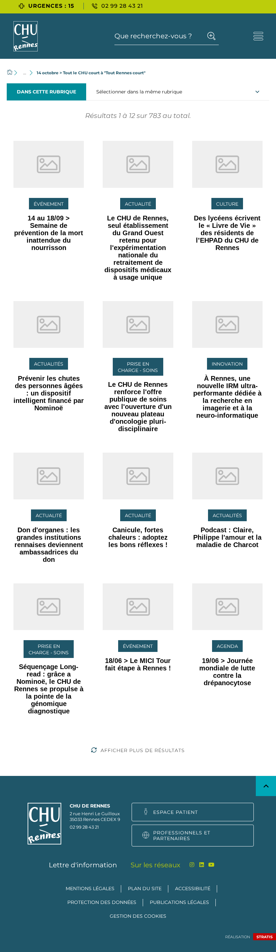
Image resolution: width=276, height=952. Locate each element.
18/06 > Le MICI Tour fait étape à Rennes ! (138, 664)
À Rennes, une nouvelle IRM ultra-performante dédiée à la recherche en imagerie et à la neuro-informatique (227, 397)
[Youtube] (211, 865)
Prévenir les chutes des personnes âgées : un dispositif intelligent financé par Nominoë (48, 393)
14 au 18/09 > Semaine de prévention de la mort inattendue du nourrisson (48, 232)
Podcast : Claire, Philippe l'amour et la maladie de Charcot (227, 537)
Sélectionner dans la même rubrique (139, 92)
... (24, 72)
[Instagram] (192, 865)
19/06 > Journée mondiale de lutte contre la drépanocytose (227, 672)
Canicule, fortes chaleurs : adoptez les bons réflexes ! (138, 537)
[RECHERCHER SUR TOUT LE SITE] (211, 36)
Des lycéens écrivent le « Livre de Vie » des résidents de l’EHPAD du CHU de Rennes (227, 232)
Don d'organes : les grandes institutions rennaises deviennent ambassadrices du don (48, 544)
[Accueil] (10, 73)
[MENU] (258, 36)
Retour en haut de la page (266, 786)
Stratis (264, 937)
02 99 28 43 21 (84, 827)
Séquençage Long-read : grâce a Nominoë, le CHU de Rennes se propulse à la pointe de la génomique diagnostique (48, 689)
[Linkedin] (202, 865)
